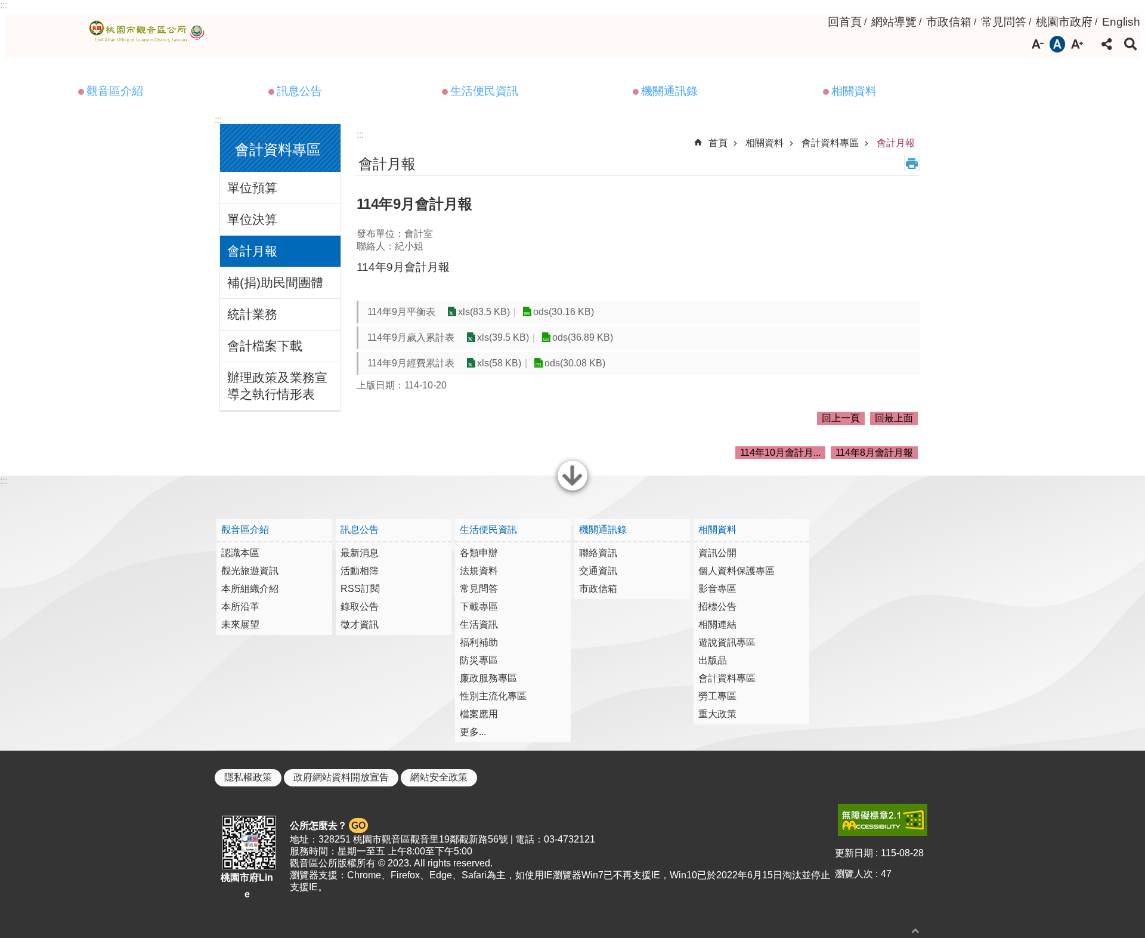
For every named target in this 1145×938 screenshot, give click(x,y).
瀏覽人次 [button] (854, 874)
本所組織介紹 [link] (249, 589)
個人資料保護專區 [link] (736, 571)
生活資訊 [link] (479, 624)
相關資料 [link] (854, 91)
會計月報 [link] (252, 251)
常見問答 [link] (1003, 22)
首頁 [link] (718, 143)
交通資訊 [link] (598, 571)
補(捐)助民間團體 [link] (275, 282)
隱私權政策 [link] (248, 777)
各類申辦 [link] (479, 553)
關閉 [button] (572, 489)
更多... (473, 732)
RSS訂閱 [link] (360, 589)
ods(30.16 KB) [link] (563, 312)
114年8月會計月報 (874, 453)
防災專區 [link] (479, 660)
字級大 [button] (1077, 44)
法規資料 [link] (479, 571)
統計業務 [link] (252, 314)
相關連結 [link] (717, 624)
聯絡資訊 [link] (598, 553)
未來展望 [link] (240, 624)
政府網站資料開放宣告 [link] (341, 777)
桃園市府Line (247, 885)
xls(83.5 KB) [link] (484, 312)
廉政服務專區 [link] (488, 678)
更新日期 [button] (854, 853)
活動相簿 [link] (360, 571)
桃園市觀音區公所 (149, 31)
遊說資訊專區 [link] (727, 642)
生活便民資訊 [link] (484, 91)
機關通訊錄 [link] (669, 91)
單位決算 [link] (252, 219)
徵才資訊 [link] (360, 624)
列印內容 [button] (912, 163)
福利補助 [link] (479, 642)
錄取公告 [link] (360, 606)
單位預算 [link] (252, 188)
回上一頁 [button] (841, 418)
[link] (882, 820)
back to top (915, 930)
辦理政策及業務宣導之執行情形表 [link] (277, 386)
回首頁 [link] (845, 22)
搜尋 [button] (1130, 44)
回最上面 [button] (894, 418)
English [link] (1121, 22)
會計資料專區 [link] (830, 143)
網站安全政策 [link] (439, 777)
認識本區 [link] (240, 553)
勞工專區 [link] (717, 696)
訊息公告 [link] (299, 91)
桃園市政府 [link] (1064, 22)
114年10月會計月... (780, 453)
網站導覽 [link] (894, 22)
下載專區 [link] (479, 606)
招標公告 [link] (717, 606)
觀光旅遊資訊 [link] (249, 571)
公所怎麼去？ (328, 825)
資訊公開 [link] (717, 553)
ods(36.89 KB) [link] (582, 337)
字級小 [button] (1037, 44)
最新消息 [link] (360, 553)
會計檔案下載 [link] (264, 346)
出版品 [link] (712, 660)
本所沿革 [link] (240, 606)
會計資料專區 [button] (278, 149)
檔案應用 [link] (479, 714)
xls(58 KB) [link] (499, 363)
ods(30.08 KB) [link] (574, 363)
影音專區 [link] (717, 589)
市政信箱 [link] (948, 22)
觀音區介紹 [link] (114, 91)
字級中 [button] (1057, 44)
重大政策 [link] (717, 714)
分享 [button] (1106, 44)
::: (3, 5)
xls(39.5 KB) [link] (503, 337)
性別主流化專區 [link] (493, 696)
